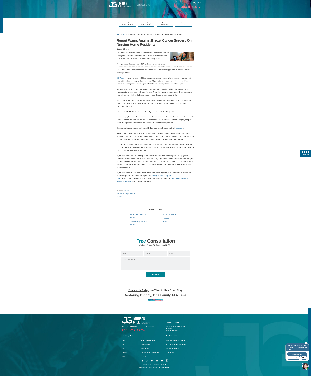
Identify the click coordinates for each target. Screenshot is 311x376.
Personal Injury (183, 23)
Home (185, 3)
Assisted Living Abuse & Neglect (146, 23)
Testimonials (145, 348)
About (190, 3)
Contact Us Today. (138, 290)
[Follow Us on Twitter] (147, 360)
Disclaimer (156, 364)
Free (306, 154)
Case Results (145, 344)
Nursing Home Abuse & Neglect (127, 23)
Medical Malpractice (165, 23)
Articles (143, 356)
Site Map (163, 364)
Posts (127, 191)
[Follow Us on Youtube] (157, 360)
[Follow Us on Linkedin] (152, 360)
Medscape (179, 128)
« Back (119, 197)
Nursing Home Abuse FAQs (150, 352)
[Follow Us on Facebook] (142, 360)
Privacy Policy (147, 364)
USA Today (121, 78)
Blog (194, 3)
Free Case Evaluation (148, 340)
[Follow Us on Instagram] (166, 360)
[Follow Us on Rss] (162, 360)
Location (124, 356)
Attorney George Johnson (126, 194)
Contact (200, 3)
